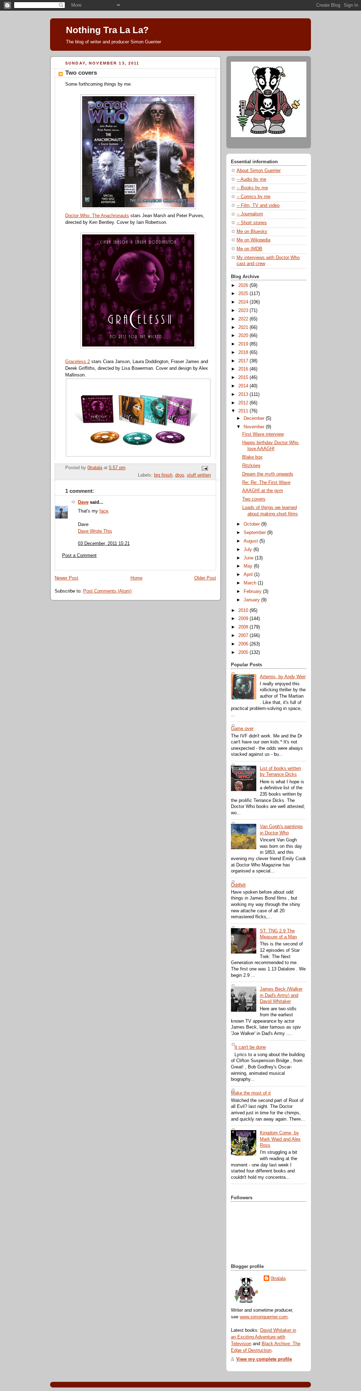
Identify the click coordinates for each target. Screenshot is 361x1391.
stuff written (199, 475)
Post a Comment (79, 555)
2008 (244, 627)
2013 (244, 394)
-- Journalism (250, 214)
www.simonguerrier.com (264, 1317)
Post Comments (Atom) (107, 591)
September (255, 532)
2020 (244, 335)
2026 (244, 285)
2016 (244, 369)
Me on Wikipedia (253, 240)
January (252, 600)
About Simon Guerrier (259, 170)
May (249, 566)
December (255, 418)
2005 (244, 652)
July (248, 549)
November (255, 426)
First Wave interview (263, 434)
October (252, 524)
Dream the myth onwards (267, 474)
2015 (244, 377)
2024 (244, 302)
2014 (244, 386)
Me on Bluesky (252, 231)
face (103, 511)
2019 (244, 344)
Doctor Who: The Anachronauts (97, 215)
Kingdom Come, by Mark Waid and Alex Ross (280, 1139)
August (251, 541)
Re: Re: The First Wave (266, 482)
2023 (244, 310)
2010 (244, 610)
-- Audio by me (251, 179)
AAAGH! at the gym (262, 490)
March (251, 583)
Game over (242, 728)
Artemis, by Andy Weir (283, 676)
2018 (244, 352)
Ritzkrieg (251, 465)
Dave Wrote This (95, 531)
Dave (83, 502)
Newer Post (66, 578)
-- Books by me (252, 187)
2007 (244, 635)
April (249, 574)
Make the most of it (251, 1093)
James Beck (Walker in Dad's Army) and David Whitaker (281, 995)
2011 (244, 411)
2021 (244, 327)
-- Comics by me (253, 196)
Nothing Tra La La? (107, 30)
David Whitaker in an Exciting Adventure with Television (263, 1337)
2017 (244, 361)
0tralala (278, 1278)
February (253, 591)
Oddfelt (238, 885)
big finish (163, 475)
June (249, 558)
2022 (244, 319)
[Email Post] (204, 468)
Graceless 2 (77, 361)
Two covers (253, 499)
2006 (244, 644)
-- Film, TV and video (258, 205)
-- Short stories (252, 222)
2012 (244, 402)
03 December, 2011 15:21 (104, 543)
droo (179, 475)
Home (136, 578)
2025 (244, 293)
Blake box (252, 457)
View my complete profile (264, 1359)
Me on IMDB (249, 248)
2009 (244, 618)
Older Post (205, 578)
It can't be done (250, 1047)
